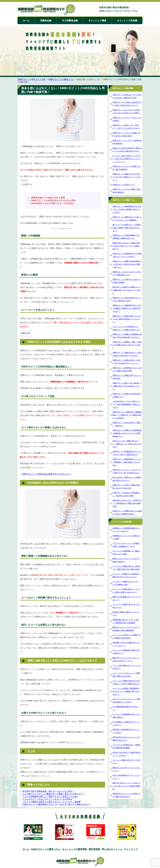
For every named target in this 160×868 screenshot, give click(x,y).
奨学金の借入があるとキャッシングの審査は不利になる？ (126, 738)
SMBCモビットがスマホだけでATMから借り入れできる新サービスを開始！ (126, 111)
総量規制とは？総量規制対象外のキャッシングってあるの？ (126, 529)
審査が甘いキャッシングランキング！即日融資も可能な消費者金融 (126, 628)
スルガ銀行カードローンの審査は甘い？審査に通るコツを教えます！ (53, 794)
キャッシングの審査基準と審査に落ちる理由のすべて (126, 651)
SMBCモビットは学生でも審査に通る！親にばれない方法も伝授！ (127, 486)
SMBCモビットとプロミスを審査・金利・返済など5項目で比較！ (126, 134)
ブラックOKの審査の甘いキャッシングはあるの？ (126, 667)
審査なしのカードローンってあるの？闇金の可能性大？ (126, 560)
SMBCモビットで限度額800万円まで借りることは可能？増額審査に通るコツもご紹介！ (126, 209)
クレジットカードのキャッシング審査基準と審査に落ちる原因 (126, 674)
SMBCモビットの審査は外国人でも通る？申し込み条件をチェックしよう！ (126, 361)
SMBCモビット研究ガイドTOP (32, 79)
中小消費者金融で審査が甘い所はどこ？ (125, 708)
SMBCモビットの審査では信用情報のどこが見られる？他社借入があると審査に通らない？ (127, 264)
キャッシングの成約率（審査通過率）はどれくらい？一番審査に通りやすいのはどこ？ (126, 691)
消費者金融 (45, 20)
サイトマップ (131, 849)
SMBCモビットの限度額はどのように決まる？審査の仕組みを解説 (127, 369)
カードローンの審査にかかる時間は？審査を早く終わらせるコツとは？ (126, 575)
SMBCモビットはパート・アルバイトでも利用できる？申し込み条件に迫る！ (127, 471)
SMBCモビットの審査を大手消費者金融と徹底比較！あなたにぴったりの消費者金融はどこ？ (127, 433)
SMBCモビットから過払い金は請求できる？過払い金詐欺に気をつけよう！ (127, 103)
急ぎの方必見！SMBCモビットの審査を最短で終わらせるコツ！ (127, 478)
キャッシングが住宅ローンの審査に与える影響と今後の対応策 (126, 636)
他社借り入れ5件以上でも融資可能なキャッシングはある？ (126, 754)
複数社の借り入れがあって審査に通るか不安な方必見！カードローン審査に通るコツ (126, 246)
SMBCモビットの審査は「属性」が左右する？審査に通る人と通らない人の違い (127, 345)
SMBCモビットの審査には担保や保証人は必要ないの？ (127, 395)
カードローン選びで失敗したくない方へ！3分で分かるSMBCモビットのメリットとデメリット (126, 159)
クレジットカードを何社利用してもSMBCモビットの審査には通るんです (126, 328)
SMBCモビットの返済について (123, 185)
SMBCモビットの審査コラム (61, 79)
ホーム (26, 20)
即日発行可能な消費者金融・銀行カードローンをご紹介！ (48, 791)
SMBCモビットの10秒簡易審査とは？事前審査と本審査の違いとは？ (126, 236)
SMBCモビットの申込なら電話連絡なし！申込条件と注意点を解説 (126, 494)
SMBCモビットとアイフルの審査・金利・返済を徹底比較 (126, 167)
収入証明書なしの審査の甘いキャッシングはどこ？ (126, 723)
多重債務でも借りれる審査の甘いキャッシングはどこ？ (126, 644)
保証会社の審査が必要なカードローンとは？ (126, 613)
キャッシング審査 (97, 20)
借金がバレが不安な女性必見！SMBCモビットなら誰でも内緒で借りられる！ (127, 149)
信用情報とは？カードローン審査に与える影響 (126, 537)
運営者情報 (94, 849)
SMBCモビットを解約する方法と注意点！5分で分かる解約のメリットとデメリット (126, 177)
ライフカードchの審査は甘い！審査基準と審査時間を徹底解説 (126, 746)
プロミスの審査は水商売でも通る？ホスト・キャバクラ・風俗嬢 (51, 802)
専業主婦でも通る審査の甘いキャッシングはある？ (126, 731)
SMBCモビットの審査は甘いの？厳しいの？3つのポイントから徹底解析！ (127, 218)
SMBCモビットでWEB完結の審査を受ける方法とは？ (46, 474)
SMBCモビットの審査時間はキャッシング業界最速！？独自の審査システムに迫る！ (127, 462)
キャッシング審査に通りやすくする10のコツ (126, 761)
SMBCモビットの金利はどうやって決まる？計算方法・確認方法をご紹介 (127, 96)
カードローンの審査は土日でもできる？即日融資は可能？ (125, 583)
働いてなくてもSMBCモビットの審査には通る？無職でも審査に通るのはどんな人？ (127, 228)
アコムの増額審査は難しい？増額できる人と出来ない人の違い (50, 796)
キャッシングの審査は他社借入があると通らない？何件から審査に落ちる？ (126, 682)
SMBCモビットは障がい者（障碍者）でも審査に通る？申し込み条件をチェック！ (127, 386)
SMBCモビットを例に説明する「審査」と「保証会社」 (127, 424)
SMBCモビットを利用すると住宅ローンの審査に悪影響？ (127, 281)
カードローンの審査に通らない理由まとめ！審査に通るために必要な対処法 (126, 567)
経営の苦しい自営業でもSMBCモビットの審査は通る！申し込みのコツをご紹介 (127, 290)
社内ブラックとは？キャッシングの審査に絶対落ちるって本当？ (126, 700)
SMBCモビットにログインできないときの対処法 (127, 119)
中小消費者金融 (70, 20)
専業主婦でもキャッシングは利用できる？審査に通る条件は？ (126, 795)
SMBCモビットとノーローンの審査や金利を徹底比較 (127, 142)
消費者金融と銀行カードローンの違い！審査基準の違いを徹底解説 (125, 621)
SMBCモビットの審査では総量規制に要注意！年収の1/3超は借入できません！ (127, 335)
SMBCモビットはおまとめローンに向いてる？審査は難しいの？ (127, 273)
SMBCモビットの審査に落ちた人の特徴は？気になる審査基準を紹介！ (127, 512)
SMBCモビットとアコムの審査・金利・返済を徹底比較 (127, 190)
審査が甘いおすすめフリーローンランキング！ (126, 769)
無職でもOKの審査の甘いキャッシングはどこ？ (126, 598)
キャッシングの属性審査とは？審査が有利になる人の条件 (126, 552)
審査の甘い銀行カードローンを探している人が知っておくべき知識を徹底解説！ (126, 786)
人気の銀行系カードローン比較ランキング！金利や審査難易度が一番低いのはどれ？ (126, 404)
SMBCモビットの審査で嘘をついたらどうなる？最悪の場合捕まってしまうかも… (127, 319)
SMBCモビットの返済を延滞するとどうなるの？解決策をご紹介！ (127, 299)
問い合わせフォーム (112, 849)
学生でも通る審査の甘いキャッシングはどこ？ (126, 776)
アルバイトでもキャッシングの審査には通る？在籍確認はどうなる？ (126, 544)
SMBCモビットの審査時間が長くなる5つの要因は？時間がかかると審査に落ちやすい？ (126, 308)
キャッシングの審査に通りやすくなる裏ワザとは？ (126, 605)
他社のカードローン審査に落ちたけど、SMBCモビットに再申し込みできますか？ (127, 444)
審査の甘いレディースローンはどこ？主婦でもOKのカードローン (126, 659)
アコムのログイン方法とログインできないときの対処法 (47, 799)
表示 (28, 333)
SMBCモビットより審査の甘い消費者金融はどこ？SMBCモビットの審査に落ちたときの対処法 (127, 415)
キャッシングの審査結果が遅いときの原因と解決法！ (126, 715)
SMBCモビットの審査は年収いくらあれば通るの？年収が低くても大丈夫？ (127, 354)
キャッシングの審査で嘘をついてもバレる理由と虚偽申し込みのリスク (126, 590)
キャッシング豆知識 (127, 20)
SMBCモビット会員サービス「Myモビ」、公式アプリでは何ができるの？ (126, 126)
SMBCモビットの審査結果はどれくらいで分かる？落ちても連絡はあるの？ (56, 804)
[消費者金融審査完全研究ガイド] (46, 10)
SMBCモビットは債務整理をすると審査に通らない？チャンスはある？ (127, 255)
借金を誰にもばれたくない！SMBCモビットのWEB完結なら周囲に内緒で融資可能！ (127, 503)
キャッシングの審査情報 (74, 849)
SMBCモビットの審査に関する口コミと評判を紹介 (127, 377)
